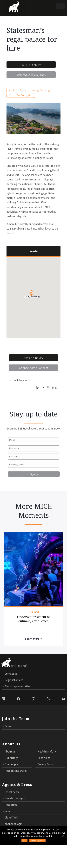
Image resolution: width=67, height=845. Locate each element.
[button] (31, 293)
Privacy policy (37, 840)
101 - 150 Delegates (21, 95)
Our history (11, 758)
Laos (23, 90)
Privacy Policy (46, 764)
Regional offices (14, 680)
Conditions (44, 758)
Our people (11, 764)
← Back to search (20, 380)
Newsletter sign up (16, 798)
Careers (9, 726)
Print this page (49, 387)
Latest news (12, 792)
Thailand (33, 612)
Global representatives (18, 686)
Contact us (11, 673)
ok (24, 840)
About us (10, 751)
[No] (63, 835)
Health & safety (47, 751)
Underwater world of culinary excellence (33, 619)
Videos (9, 811)
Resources (11, 804)
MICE (12, 90)
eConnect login (13, 824)
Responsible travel (16, 770)
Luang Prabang (40, 90)
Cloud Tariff (11, 817)
